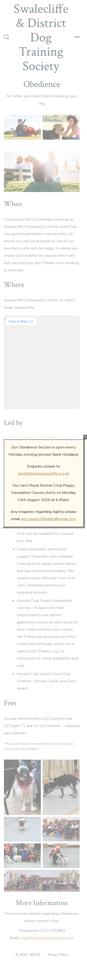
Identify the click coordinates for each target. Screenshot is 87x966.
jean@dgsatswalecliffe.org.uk (43, 473)
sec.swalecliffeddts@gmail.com (48, 519)
